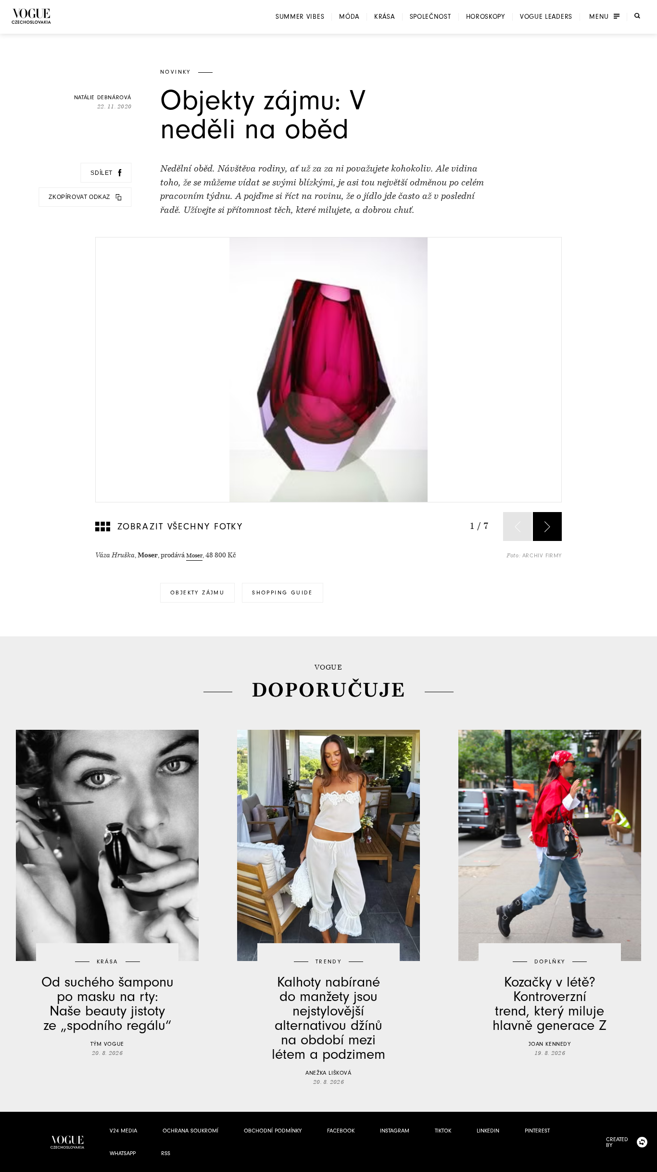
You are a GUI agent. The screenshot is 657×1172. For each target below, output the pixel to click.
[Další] (547, 526)
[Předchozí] (517, 526)
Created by (617, 1142)
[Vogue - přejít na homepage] (31, 16)
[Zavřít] (647, 1162)
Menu (599, 17)
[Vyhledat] (637, 16)
